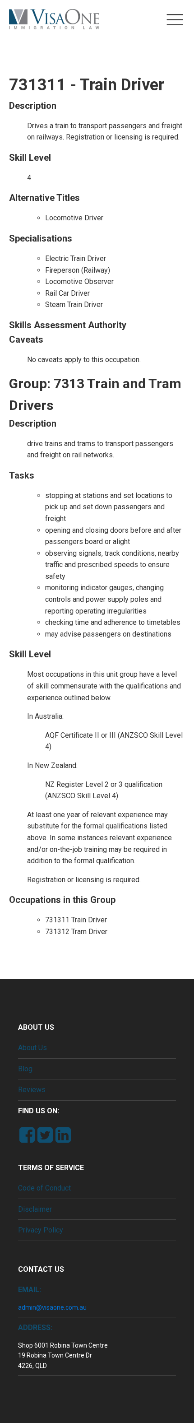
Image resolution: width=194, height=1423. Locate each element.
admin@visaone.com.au (52, 1307)
